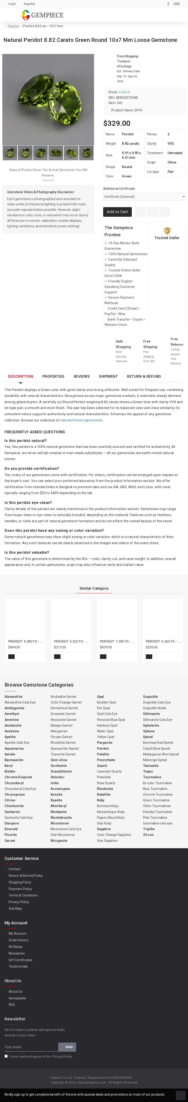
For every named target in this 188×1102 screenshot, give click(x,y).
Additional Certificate (119, 188)
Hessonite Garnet (63, 720)
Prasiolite (104, 777)
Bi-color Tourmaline (157, 783)
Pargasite (105, 742)
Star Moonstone (63, 835)
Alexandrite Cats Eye (20, 702)
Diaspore (12, 823)
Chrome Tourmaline (158, 794)
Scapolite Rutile (154, 708)
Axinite (10, 754)
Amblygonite (14, 708)
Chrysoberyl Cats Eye (20, 789)
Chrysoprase (15, 794)
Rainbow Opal (107, 725)
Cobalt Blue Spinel (156, 748)
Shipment (108, 376)
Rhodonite (105, 789)
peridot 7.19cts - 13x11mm (118, 641)
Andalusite (13, 725)
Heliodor (58, 777)
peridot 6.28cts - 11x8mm (26, 641)
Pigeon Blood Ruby (111, 817)
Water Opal (105, 731)
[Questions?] (152, 212)
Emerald (11, 829)
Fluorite (11, 835)
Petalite (103, 754)
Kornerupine (60, 789)
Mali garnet (59, 731)
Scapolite (150, 696)
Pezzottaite (106, 760)
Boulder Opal (106, 702)
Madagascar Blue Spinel (161, 754)
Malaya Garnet (61, 725)
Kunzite (56, 794)
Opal (100, 696)
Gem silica (59, 760)
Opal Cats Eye (107, 714)
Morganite (59, 841)
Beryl (9, 766)
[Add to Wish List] (164, 212)
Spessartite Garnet (65, 748)
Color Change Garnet (66, 702)
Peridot (13, 26)
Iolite (55, 783)
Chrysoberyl (14, 783)
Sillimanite (151, 714)
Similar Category (94, 588)
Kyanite (56, 800)
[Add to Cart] (11, 656)
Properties (53, 376)
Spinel (148, 737)
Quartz (102, 766)
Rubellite (104, 794)
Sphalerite (151, 725)
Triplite (149, 829)
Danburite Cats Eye (19, 817)
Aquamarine (14, 748)
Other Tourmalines (157, 806)
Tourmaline (152, 777)
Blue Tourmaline (155, 789)
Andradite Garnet (63, 696)
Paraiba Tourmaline (157, 812)
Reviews (82, 376)
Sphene (149, 731)
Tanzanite (151, 766)
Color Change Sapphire (114, 835)
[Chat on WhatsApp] (140, 212)
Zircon (148, 835)
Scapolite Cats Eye (157, 702)
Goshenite (59, 766)
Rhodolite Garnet (63, 742)
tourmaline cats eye (158, 823)
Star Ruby (104, 823)
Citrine (10, 800)
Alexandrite (13, 696)
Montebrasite (61, 817)
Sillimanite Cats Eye (157, 720)
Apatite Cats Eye (17, 742)
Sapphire (104, 829)
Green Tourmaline (156, 800)
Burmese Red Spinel (158, 742)
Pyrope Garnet (61, 737)
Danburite (12, 812)
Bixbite (10, 771)
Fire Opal (103, 708)
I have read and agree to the (41, 1056)
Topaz (148, 771)
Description (20, 376)
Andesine (12, 731)
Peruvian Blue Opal (111, 720)
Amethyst (12, 714)
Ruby (101, 800)
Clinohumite (14, 806)
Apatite (10, 737)
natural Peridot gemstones (81, 420)
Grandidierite (61, 771)
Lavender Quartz (109, 771)
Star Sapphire (107, 841)
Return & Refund (144, 376)
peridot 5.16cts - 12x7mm (164, 641)
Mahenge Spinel (155, 760)
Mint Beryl (58, 806)
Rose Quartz (106, 783)
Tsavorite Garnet (63, 754)
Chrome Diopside (18, 777)
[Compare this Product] (38, 656)
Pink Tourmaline (155, 817)
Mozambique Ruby (111, 812)
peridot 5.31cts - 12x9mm (72, 641)
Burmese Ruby (108, 806)
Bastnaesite (14, 760)
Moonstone (60, 823)
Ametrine (12, 720)
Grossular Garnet (63, 714)
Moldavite (58, 812)
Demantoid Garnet (64, 708)
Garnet (10, 841)
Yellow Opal (105, 737)
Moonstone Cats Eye (66, 829)
